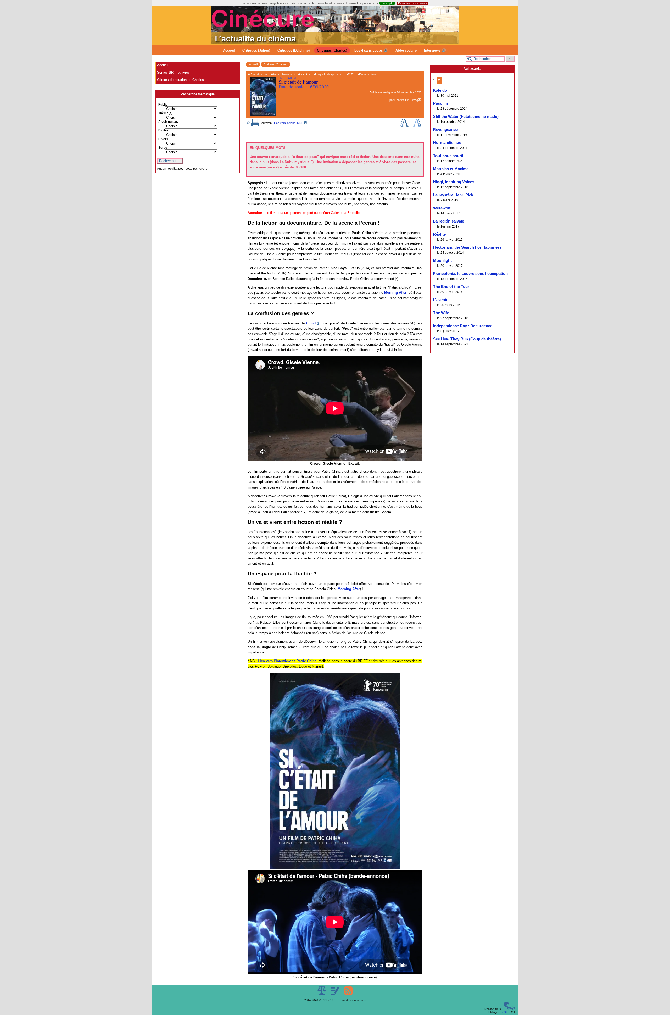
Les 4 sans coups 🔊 (371, 50)
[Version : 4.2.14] (509, 1009)
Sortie (162, 147)
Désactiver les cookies (412, 3)
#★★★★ (304, 74)
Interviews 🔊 (435, 50)
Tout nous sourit (448, 156)
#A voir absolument (283, 74)
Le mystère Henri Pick (453, 195)
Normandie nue (447, 143)
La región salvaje (448, 221)
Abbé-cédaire (406, 50)
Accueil (229, 50)
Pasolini (440, 103)
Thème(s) (165, 113)
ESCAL (503, 1012)
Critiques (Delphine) (293, 50)
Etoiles (163, 130)
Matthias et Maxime (450, 169)
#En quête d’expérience (328, 74)
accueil (253, 64)
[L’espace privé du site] (335, 993)
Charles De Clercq (406, 100)
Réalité (439, 234)
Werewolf (441, 208)
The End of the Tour (451, 287)
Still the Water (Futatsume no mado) (466, 116)
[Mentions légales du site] (322, 993)
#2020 (350, 74)
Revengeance (445, 129)
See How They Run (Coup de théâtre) (467, 339)
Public (163, 104)
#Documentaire (367, 74)
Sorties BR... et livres (173, 72)
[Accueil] (335, 43)
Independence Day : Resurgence (462, 326)
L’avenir (440, 300)
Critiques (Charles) (332, 50)
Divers (163, 139)
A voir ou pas (168, 122)
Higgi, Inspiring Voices (453, 182)
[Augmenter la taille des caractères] (404, 125)
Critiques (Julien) (256, 50)
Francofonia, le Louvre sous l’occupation (470, 273)
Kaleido (440, 90)
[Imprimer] (255, 125)
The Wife (441, 313)
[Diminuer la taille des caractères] (417, 125)
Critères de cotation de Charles (180, 80)
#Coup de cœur (258, 74)
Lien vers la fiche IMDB (288, 122)
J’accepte (387, 3)
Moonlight (442, 260)
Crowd (311, 323)
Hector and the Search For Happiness (467, 247)
